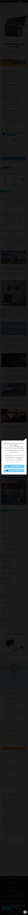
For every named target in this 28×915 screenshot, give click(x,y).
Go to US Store (15, 466)
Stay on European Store (15, 470)
